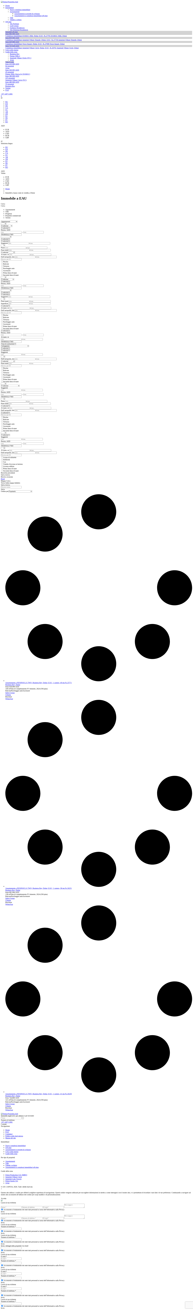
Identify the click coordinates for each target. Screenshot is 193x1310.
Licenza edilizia (8, 466)
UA (6, 108)
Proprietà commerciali (13, 216)
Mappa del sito (10, 1138)
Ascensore (6, 271)
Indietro (17, 483)
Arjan (7, 1183)
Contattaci (9, 1134)
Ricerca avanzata (7, 477)
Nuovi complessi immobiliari (15, 1146)
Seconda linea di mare (11, 275)
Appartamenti (10, 210)
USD (7, 134)
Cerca (3, 204)
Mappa (3, 481)
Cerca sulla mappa (11, 1152)
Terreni (7, 218)
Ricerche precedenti (8, 473)
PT (6, 120)
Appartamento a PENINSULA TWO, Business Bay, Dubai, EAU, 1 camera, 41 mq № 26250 (38, 1094)
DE (6, 106)
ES (6, 116)
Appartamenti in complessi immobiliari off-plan (22, 1167)
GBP (7, 138)
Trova (3, 483)
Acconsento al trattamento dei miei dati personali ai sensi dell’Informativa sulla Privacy (33, 1210)
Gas (4, 462)
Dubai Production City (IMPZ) (16, 1175)
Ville (7, 212)
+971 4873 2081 (7, 94)
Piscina (5, 262)
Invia (2, 1212)
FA (6, 110)
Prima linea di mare (10, 273)
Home (7, 1130)
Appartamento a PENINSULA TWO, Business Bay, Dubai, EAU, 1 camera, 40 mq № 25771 (38, 683)
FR (6, 118)
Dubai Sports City (11, 1181)
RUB (7, 136)
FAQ (7, 1132)
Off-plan (8, 1148)
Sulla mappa (9, 483)
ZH (6, 114)
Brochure (8, 697)
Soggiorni (4, 352)
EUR (7, 130)
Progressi (8, 214)
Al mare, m (5, 337)
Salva (3, 489)
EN (6, 104)
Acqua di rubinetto (9, 457)
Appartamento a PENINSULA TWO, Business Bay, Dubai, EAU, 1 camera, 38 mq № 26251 (38, 888)
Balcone (6, 264)
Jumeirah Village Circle (13, 1177)
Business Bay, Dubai (12, 685)
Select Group (10, 693)
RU (6, 102)
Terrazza (6, 266)
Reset (3, 479)
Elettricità (6, 460)
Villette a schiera (11, 1165)
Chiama (8, 695)
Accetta (3, 1198)
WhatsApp (9, 699)
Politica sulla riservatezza (14, 1136)
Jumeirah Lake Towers (13, 1179)
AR (6, 112)
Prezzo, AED (5, 230)
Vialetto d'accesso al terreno (13, 464)
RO (6, 122)
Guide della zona (11, 1154)
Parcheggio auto (9, 268)
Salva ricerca (5, 475)
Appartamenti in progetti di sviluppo (18, 1150)
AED (7, 132)
